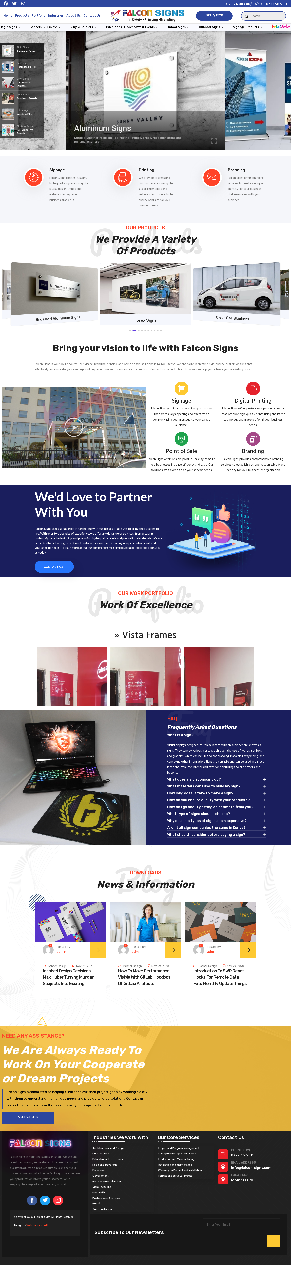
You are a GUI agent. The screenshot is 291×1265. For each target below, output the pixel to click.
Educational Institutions (107, 1159)
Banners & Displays (43, 27)
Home (7, 15)
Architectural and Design (108, 1148)
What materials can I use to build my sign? (204, 786)
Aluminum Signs (102, 128)
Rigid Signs (9, 27)
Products (22, 15)
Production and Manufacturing (176, 1159)
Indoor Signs (176, 27)
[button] (130, 330)
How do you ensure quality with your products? (208, 800)
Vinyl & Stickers (81, 27)
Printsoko (279, 27)
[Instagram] (58, 1200)
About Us (73, 15)
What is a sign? (180, 735)
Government (100, 1176)
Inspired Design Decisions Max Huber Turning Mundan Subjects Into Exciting (68, 977)
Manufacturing (101, 1187)
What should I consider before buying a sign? (206, 835)
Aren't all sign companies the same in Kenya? (206, 828)
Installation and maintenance (175, 1165)
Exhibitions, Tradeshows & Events (130, 27)
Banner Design (57, 966)
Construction (100, 1154)
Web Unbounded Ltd (38, 1225)
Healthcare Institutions (107, 1181)
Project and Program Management (178, 1148)
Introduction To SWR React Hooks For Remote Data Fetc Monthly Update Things (220, 977)
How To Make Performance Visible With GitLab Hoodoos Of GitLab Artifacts (144, 977)
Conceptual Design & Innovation (177, 1154)
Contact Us (91, 15)
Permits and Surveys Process (175, 1176)
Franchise (98, 1170)
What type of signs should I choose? (198, 814)
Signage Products (246, 27)
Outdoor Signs (209, 27)
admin (61, 952)
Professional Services (106, 1198)
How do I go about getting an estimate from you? (210, 807)
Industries (56, 15)
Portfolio (38, 15)
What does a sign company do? (194, 779)
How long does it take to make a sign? (200, 793)
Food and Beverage (105, 1165)
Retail (96, 1203)
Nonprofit (98, 1192)
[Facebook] (32, 1200)
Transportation (102, 1209)
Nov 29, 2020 (85, 966)
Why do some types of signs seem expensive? (207, 821)
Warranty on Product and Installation (180, 1170)
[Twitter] (45, 1200)
